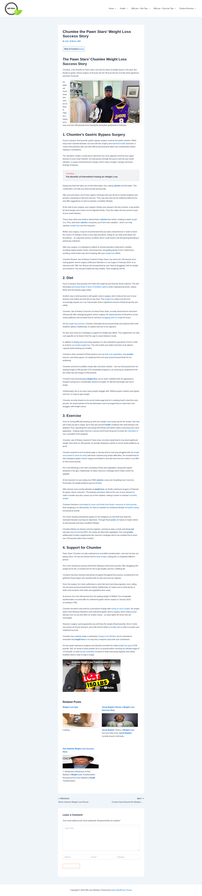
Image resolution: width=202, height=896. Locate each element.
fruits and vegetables (113, 354)
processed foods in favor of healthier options (90, 287)
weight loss (75, 226)
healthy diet (115, 627)
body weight (101, 557)
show (81, 49)
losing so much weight (120, 609)
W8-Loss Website (36, 8)
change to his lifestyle (107, 636)
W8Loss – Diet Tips (139, 8)
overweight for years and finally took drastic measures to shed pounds (108, 505)
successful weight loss (81, 345)
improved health (118, 144)
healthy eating (133, 508)
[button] (115, 8)
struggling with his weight (112, 318)
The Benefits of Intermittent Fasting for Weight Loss (92, 177)
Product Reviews (187, 8)
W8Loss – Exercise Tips (164, 8)
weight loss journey (76, 324)
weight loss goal (125, 646)
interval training (76, 532)
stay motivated (88, 652)
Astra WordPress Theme (122, 890)
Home (111, 8)
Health (122, 8)
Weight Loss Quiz (70, 707)
